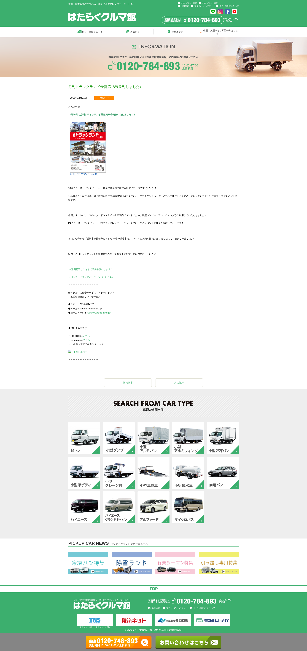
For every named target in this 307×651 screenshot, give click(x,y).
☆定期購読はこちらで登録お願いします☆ (90, 269)
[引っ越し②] (219, 572)
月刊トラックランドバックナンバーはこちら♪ (92, 277)
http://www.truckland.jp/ (99, 312)
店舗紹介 (134, 32)
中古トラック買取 (210, 3)
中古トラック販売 (189, 3)
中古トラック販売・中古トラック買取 (95, 627)
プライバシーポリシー (204, 6)
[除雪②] (132, 572)
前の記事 (128, 382)
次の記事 (179, 382)
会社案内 (185, 6)
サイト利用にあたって (229, 6)
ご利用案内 (177, 32)
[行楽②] (175, 572)
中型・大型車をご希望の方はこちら (220, 31)
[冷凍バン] (88, 572)
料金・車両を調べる (92, 32)
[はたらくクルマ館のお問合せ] (190, 605)
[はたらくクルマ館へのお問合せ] (200, 22)
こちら (86, 335)
